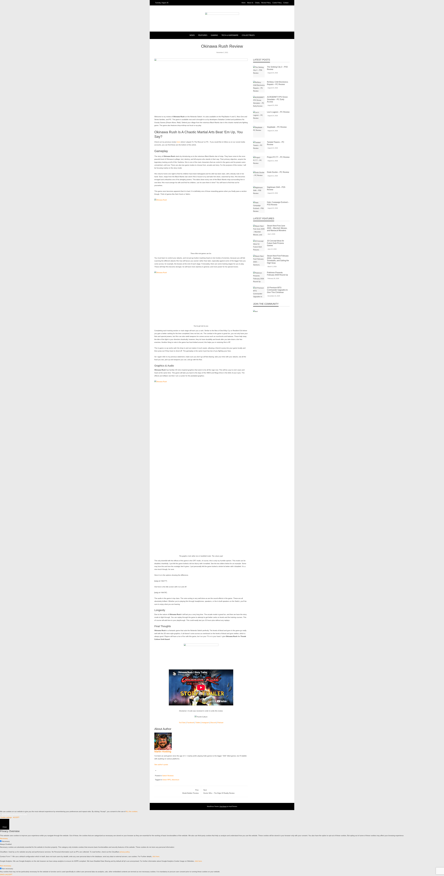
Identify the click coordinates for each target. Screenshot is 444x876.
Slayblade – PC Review (277, 127)
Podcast (220, 722)
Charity (257, 3)
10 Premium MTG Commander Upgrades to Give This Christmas (277, 290)
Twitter (197, 722)
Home (243, 3)
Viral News (223, 806)
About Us (250, 3)
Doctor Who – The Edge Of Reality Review (218, 791)
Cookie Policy (277, 3)
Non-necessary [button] (5, 866)
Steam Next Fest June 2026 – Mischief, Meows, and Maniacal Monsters (277, 228)
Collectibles (248, 35)
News (192, 35)
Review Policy (266, 3)
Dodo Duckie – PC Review (278, 172)
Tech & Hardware (229, 35)
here (178, 142)
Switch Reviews (168, 776)
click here (155, 856)
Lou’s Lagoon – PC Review (278, 112)
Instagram (205, 722)
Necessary (6, 841)
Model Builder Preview (190, 791)
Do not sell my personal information (14, 814)
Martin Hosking (162, 751)
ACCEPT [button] (16, 817)
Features (202, 35)
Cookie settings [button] (6, 817)
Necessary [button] (4, 838)
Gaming (214, 35)
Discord (213, 722)
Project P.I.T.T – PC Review (278, 157)
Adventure (175, 780)
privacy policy (125, 852)
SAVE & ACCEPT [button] (6, 874)
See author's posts (161, 764)
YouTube (182, 722)
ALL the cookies (131, 811)
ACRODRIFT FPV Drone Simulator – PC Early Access (277, 99)
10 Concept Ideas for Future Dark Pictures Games (275, 243)
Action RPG (166, 780)
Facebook (190, 722)
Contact (285, 3)
